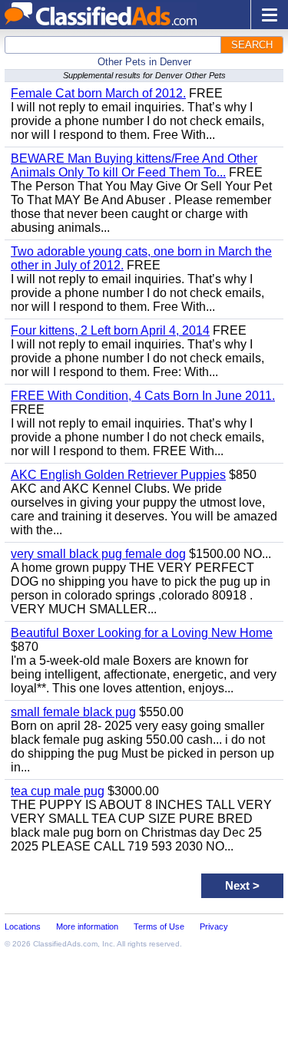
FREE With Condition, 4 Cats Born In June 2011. (143, 395)
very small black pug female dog (98, 553)
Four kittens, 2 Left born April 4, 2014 (110, 330)
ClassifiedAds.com (65, 944)
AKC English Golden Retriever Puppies (118, 474)
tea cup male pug (57, 791)
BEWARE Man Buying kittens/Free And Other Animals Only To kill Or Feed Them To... (134, 165)
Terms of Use (159, 926)
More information (87, 926)
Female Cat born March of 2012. (98, 93)
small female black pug (73, 711)
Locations (23, 926)
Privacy (214, 926)
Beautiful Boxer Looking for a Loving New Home (142, 632)
